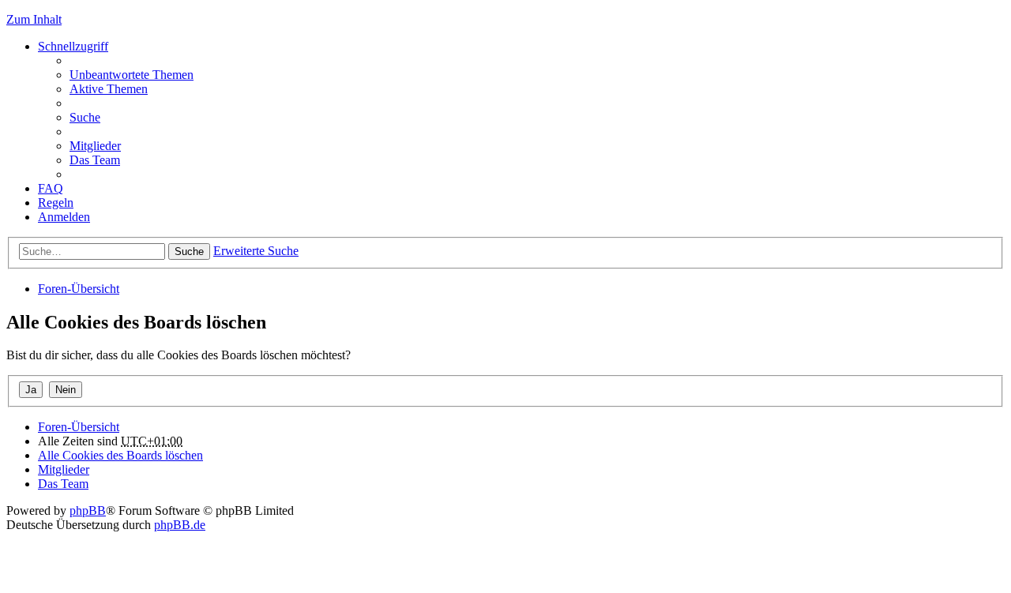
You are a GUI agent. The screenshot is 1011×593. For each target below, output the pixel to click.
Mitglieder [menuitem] (95, 145)
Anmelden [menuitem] (64, 216)
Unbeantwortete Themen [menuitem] (132, 74)
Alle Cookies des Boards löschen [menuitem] (120, 455)
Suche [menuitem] (85, 117)
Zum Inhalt (34, 19)
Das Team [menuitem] (95, 160)
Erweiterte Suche (256, 250)
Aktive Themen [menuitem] (109, 89)
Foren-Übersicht (78, 288)
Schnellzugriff (73, 46)
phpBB (88, 510)
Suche (189, 251)
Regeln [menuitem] (55, 202)
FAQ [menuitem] (50, 188)
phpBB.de (179, 524)
